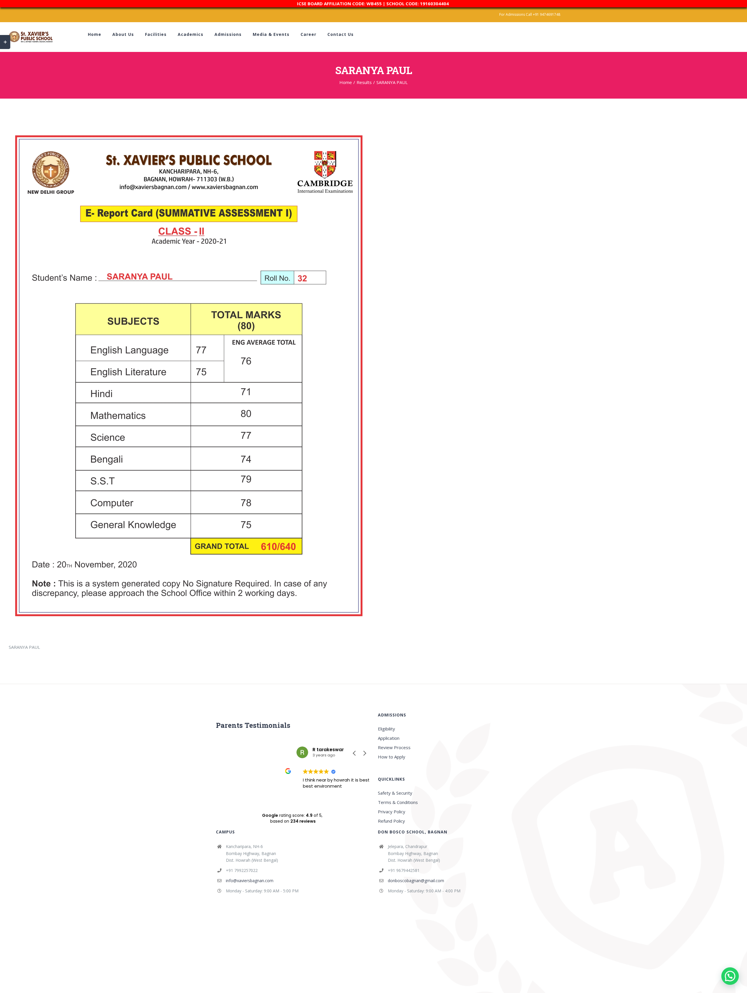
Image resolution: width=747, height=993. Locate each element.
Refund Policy (391, 821)
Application (388, 738)
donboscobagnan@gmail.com (416, 880)
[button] (364, 753)
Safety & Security (395, 793)
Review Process (394, 747)
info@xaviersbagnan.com (249, 880)
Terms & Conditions (398, 802)
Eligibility (386, 729)
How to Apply (391, 757)
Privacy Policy (391, 811)
